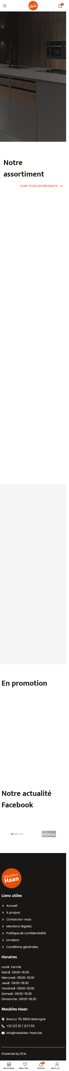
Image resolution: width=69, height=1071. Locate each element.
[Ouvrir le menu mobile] (5, 6)
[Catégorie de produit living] (49, 402)
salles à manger (15, 545)
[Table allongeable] (49, 725)
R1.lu (23, 1054)
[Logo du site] (33, 5)
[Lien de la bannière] (33, 214)
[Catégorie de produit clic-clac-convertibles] (17, 405)
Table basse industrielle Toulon (15, 762)
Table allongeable (47, 759)
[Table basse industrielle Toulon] (17, 725)
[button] (27, 702)
